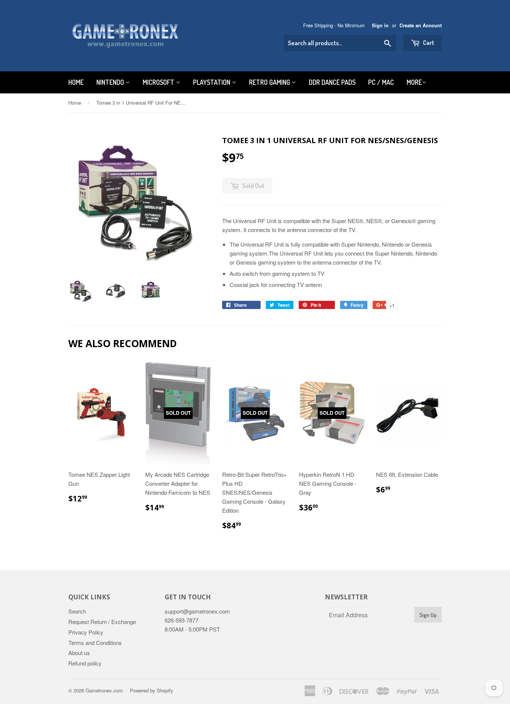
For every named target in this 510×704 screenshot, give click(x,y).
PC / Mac (381, 82)
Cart (428, 42)
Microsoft (159, 82)
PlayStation (212, 82)
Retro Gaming (270, 82)
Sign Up (428, 614)
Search (77, 611)
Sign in (380, 25)
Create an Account (420, 25)
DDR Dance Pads (332, 82)
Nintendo (110, 82)
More (414, 82)
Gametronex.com (104, 690)
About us (79, 653)
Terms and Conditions (95, 642)
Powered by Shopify (151, 690)
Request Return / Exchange (102, 622)
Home (76, 82)
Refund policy (85, 663)
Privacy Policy (85, 632)
